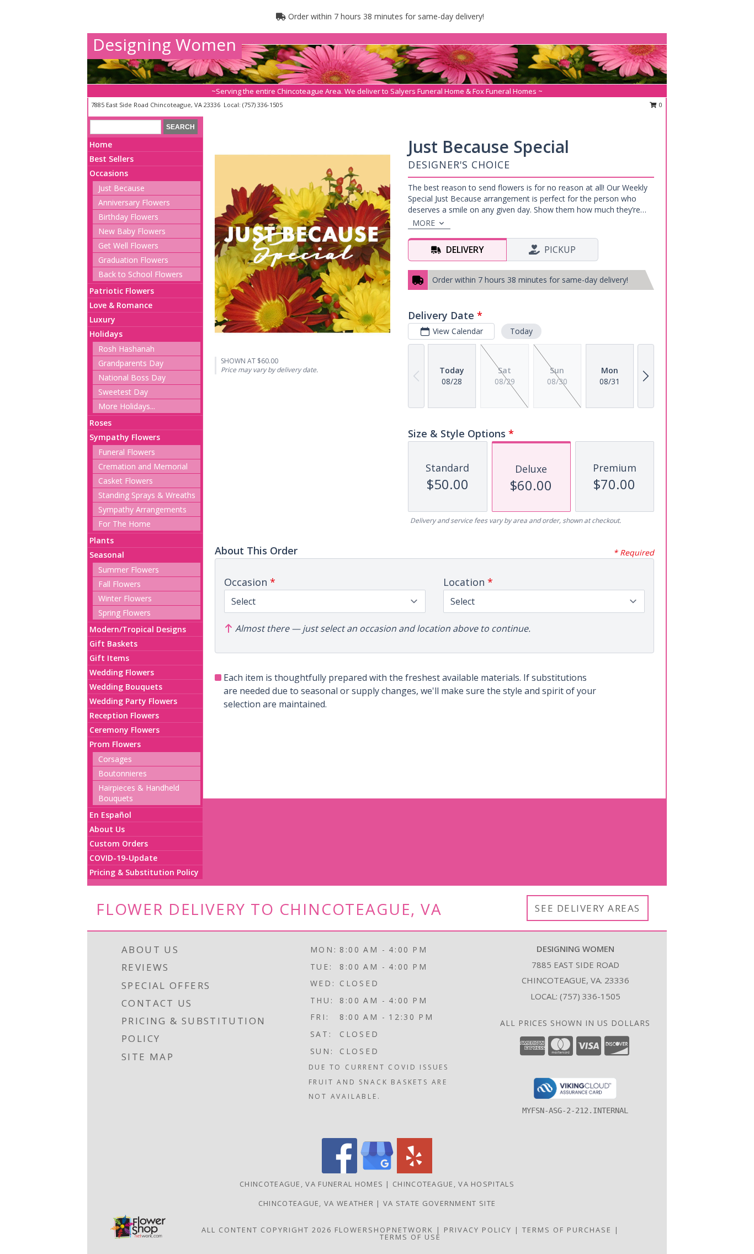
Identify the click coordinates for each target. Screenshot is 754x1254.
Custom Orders (118, 843)
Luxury (102, 319)
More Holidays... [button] (126, 406)
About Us (107, 829)
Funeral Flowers (126, 452)
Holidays (106, 334)
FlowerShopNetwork (383, 1230)
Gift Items (109, 658)
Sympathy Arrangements (142, 509)
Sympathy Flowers (124, 437)
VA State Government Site (439, 1203)
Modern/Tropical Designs (137, 629)
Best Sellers (111, 159)
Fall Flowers (119, 584)
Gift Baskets (113, 643)
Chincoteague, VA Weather (316, 1203)
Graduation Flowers (133, 260)
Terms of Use (410, 1237)
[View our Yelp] (414, 1170)
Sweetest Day (123, 392)
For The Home (124, 523)
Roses (100, 422)
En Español (110, 814)
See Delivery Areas (587, 908)
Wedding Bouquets (125, 686)
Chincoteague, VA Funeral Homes (311, 1184)
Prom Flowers (115, 744)
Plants (101, 540)
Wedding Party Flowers (133, 701)
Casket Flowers (125, 480)
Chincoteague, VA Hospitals (453, 1184)
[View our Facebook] (339, 1170)
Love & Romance (120, 305)
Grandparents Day (130, 363)
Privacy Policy (478, 1230)
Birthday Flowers (128, 216)
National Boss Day (132, 377)
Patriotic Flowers (121, 290)
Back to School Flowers (140, 274)
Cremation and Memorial (143, 466)
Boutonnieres (122, 773)
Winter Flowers (125, 598)
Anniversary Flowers (134, 202)
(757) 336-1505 (262, 104)
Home (100, 144)
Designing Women (164, 44)
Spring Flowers (124, 612)
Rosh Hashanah (126, 348)
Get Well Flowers (128, 245)
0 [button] (660, 104)
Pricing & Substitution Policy (144, 872)
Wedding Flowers (121, 672)
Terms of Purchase (567, 1230)
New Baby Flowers (132, 231)
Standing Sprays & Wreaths (146, 495)
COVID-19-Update (123, 858)
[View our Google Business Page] (377, 1170)
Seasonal (106, 554)
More (423, 223)
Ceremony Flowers (124, 729)
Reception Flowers (124, 715)
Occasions (108, 173)
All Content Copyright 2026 (266, 1230)
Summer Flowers (128, 569)
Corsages (115, 759)
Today (521, 331)
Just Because (121, 188)
